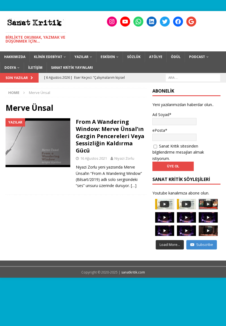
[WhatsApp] (138, 22)
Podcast (197, 56)
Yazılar (81, 56)
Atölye (155, 56)
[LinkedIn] (152, 22)
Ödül (176, 56)
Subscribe (204, 244)
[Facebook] (178, 22)
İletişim (35, 67)
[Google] (191, 22)
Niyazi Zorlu (124, 158)
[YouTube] (125, 22)
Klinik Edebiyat (48, 56)
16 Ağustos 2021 (93, 158)
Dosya (10, 67)
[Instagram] (112, 22)
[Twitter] (165, 22)
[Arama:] (192, 77)
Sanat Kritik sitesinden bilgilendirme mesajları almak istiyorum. (178, 152)
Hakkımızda (14, 56)
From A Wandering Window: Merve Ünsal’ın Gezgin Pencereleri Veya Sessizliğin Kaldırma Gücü (110, 136)
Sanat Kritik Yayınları (72, 67)
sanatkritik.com (133, 272)
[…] (133, 185)
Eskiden (108, 56)
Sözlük (134, 56)
